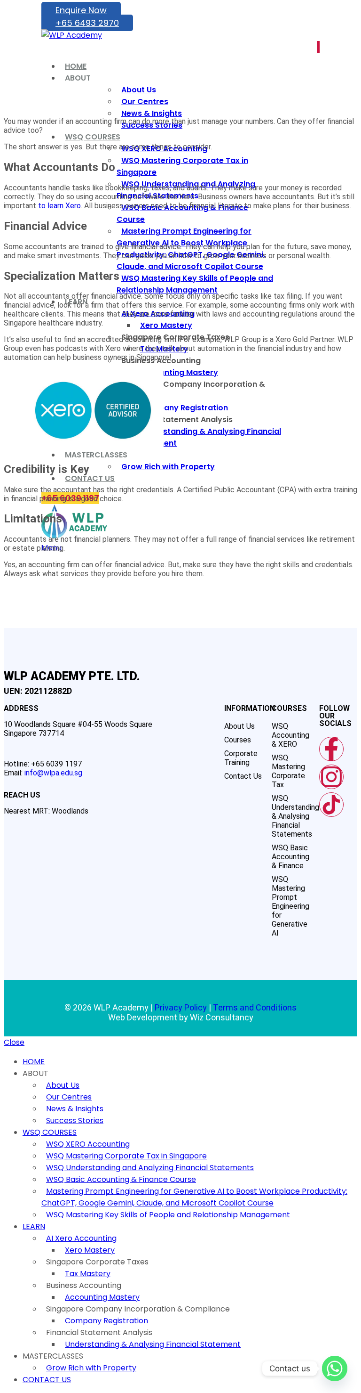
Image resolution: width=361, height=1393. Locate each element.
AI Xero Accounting (81, 1238)
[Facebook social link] (317, 47)
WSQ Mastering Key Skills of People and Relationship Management (168, 1214)
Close (14, 1042)
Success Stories (74, 1120)
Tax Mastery (87, 1273)
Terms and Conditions (255, 1007)
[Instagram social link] (318, 47)
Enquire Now (81, 10)
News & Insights (74, 1108)
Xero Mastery (90, 1250)
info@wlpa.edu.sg (53, 772)
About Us (62, 1085)
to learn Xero (59, 205)
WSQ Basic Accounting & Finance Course (121, 1179)
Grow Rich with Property (91, 1367)
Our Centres (69, 1097)
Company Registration (106, 1320)
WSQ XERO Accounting (88, 1144)
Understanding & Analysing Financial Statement (153, 1344)
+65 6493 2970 (87, 23)
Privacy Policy (181, 1007)
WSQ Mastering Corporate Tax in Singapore (126, 1155)
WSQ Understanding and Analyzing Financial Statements (150, 1167)
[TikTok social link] (319, 47)
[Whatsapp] (334, 1368)
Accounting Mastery (102, 1297)
